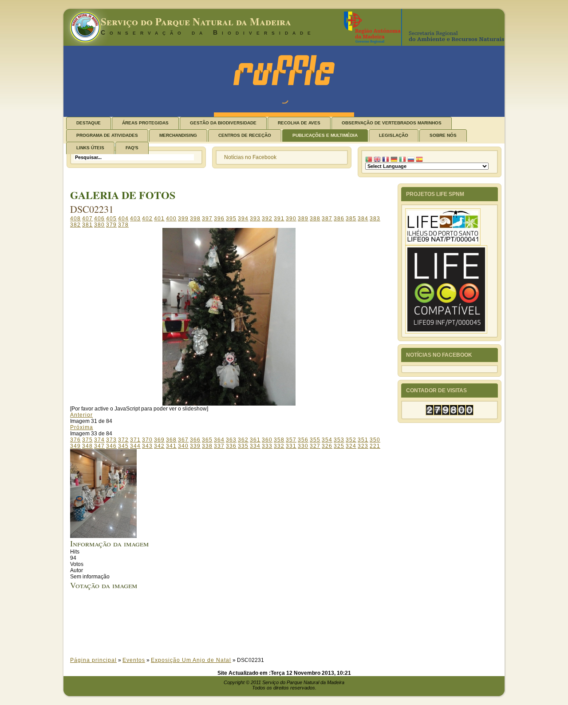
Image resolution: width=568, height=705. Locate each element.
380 (99, 225)
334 (255, 446)
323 (363, 446)
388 (315, 218)
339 (195, 446)
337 (219, 446)
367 (183, 440)
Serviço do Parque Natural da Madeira (196, 21)
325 (339, 446)
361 (255, 440)
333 (267, 446)
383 (375, 218)
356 (303, 440)
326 (327, 446)
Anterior (81, 415)
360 (267, 440)
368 (171, 440)
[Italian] (402, 159)
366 (195, 440)
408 (75, 218)
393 (255, 218)
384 (363, 218)
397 (207, 218)
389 (303, 218)
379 (111, 225)
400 (171, 218)
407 (87, 218)
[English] (377, 159)
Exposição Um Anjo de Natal (191, 660)
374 (99, 440)
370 (147, 440)
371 (135, 440)
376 (75, 440)
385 (351, 218)
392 (267, 218)
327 (315, 446)
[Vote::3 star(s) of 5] (237, 624)
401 (159, 218)
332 (279, 446)
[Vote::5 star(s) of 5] (237, 636)
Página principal (93, 660)
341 (171, 446)
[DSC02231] (229, 404)
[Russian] (410, 159)
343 (147, 446)
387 (327, 218)
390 (291, 218)
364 (219, 440)
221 (375, 446)
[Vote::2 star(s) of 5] (237, 617)
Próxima (81, 427)
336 (231, 446)
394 (243, 218)
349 (75, 446)
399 (183, 218)
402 (147, 218)
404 (123, 218)
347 (99, 446)
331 (291, 446)
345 (123, 446)
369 (159, 440)
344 (135, 446)
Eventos (133, 660)
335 (243, 446)
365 (207, 440)
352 (351, 440)
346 (111, 446)
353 (339, 440)
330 (303, 446)
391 (279, 218)
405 (111, 218)
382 (75, 225)
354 (327, 440)
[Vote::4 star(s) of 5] (237, 630)
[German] (394, 159)
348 (87, 446)
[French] (385, 159)
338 (207, 446)
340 (183, 446)
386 (339, 218)
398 (195, 218)
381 (87, 225)
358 (279, 440)
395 (231, 218)
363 (231, 440)
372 (123, 440)
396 (219, 218)
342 (159, 446)
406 (99, 218)
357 (291, 440)
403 (135, 218)
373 (111, 440)
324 (351, 446)
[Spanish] (419, 159)
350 (375, 440)
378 (123, 225)
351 (363, 440)
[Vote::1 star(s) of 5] (237, 611)
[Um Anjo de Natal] (103, 536)
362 (243, 440)
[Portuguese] (368, 159)
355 (315, 440)
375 (87, 440)
